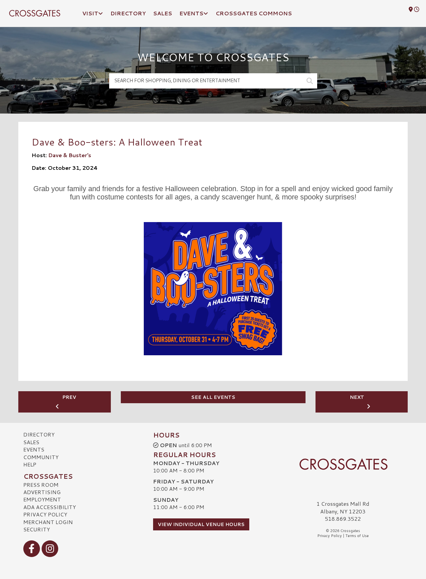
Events (33, 449)
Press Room (41, 484)
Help (29, 464)
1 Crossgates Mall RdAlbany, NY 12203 (343, 507)
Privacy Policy (45, 514)
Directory (39, 434)
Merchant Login (48, 522)
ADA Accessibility (49, 507)
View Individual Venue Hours (201, 524)
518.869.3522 (343, 518)
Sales (31, 442)
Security (36, 529)
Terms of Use (357, 535)
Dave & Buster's (69, 155)
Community (41, 457)
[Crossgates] (343, 464)
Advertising (42, 492)
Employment (42, 499)
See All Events (213, 397)
